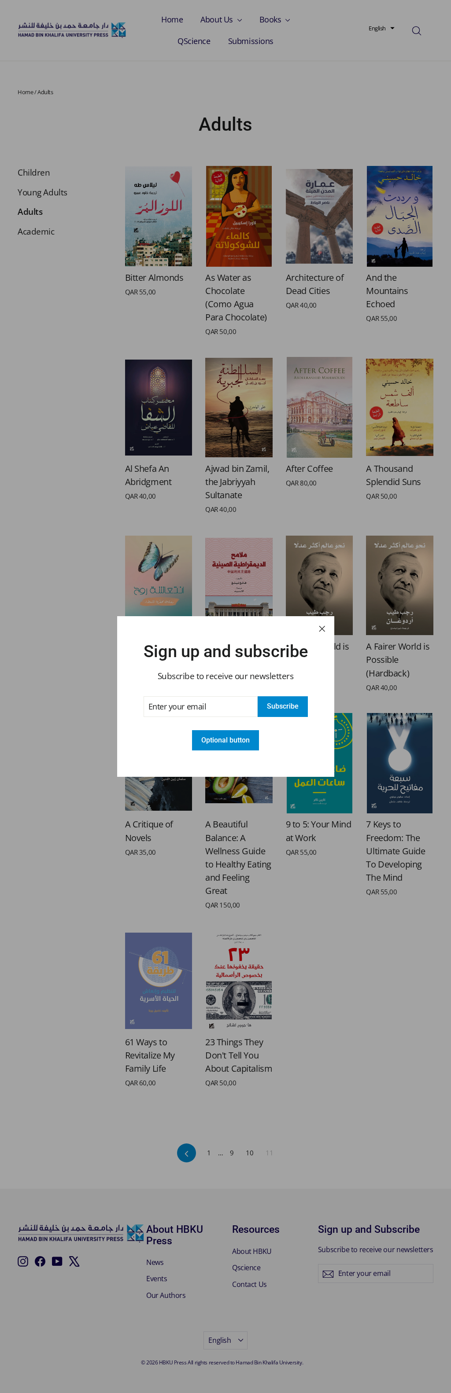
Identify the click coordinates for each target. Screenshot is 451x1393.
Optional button (225, 740)
